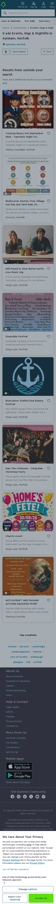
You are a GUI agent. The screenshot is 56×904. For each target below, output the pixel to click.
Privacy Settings (11, 860)
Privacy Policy (37, 863)
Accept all (41, 898)
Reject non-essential (15, 898)
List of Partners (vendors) (15, 869)
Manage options (28, 889)
